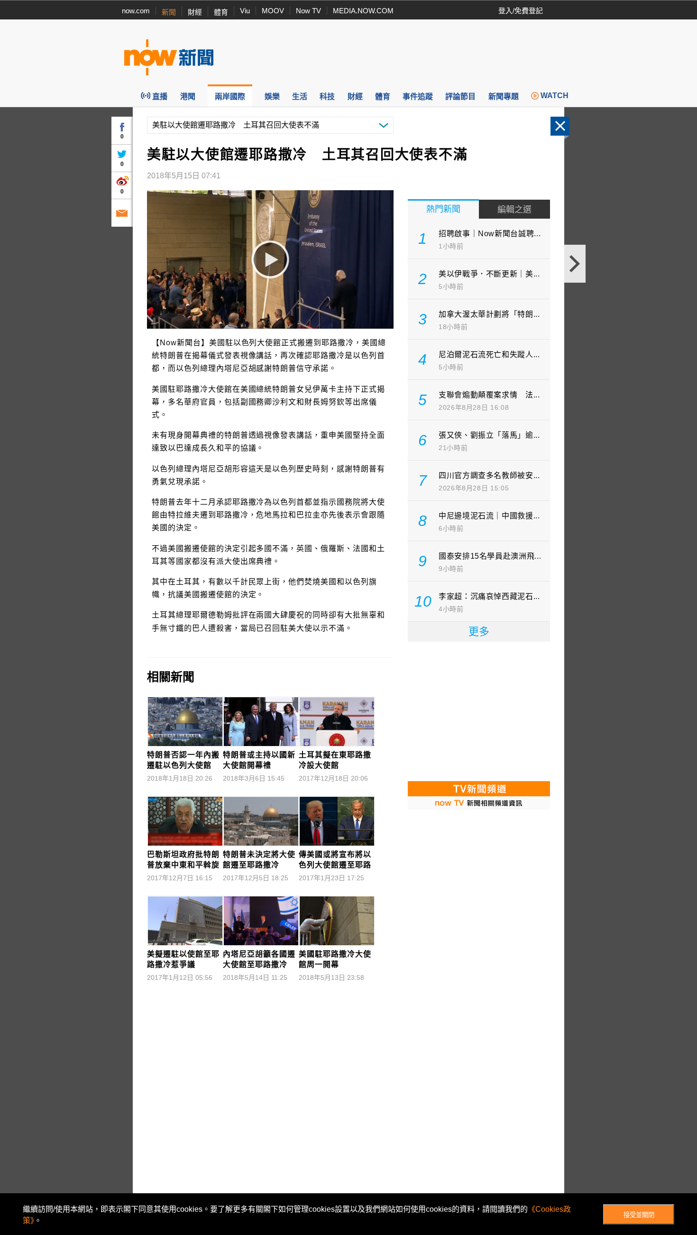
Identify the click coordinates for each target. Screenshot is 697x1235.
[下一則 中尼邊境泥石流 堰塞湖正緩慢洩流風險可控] (575, 264)
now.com (136, 11)
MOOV (273, 11)
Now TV (308, 11)
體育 (221, 12)
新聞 (169, 12)
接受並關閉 (639, 1214)
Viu (245, 11)
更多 (478, 631)
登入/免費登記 (520, 11)
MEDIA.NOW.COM (363, 11)
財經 (195, 12)
